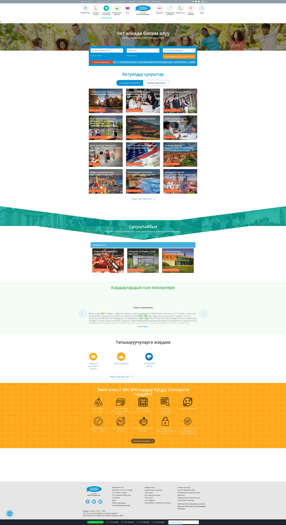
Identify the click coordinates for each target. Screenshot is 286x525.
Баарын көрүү (132, 55)
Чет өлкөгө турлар (119, 492)
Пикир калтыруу (183, 487)
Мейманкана (150, 487)
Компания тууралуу (119, 2)
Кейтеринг (149, 498)
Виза (114, 500)
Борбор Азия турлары (153, 490)
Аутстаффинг (150, 500)
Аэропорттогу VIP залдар (122, 490)
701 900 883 (127, 522)
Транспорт (149, 492)
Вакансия (132, 2)
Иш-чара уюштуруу (152, 495)
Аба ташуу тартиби (87, 2)
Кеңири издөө (95, 55)
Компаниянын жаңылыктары (188, 492)
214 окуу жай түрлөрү (149, 364)
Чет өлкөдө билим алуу (121, 495)
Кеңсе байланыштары (186, 490)
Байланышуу (156, 2)
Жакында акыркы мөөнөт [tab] (156, 83)
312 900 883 (111, 522)
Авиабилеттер (118, 487)
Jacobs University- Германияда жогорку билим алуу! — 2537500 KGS (144, 62)
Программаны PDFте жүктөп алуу (179, 56)
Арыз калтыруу (143, 2)
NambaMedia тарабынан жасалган (158, 503)
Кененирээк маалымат (142, 441)
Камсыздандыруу (119, 503)
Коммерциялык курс (103, 2)
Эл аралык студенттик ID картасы (93, 366)
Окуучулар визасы (121, 363)
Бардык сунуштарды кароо (142, 199)
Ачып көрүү (143, 326)
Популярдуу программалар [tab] (130, 83)
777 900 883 (142, 522)
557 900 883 (157, 522)
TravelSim (116, 498)
